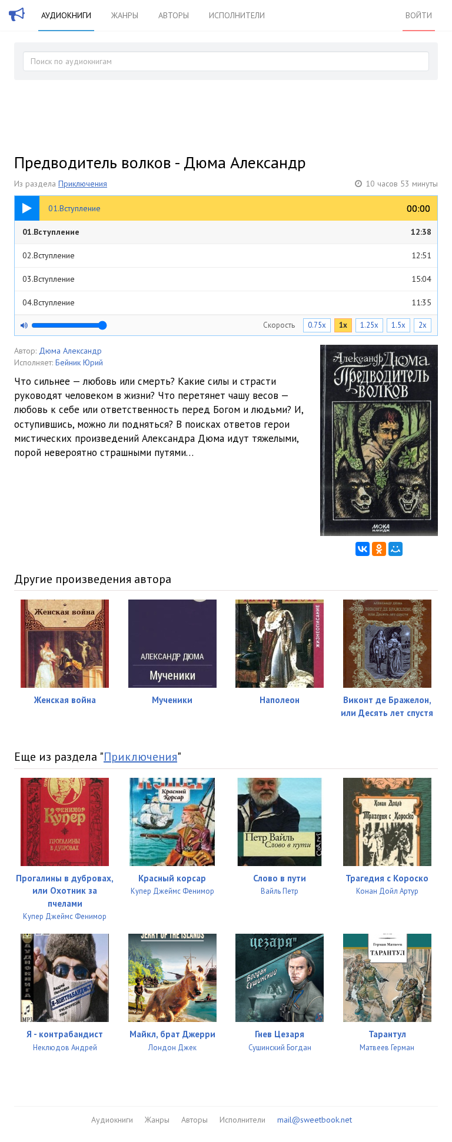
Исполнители (237, 15)
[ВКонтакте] (362, 549)
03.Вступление (226, 279)
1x (343, 325)
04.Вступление (226, 302)
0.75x (317, 325)
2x (422, 325)
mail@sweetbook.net (314, 1119)
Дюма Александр (70, 350)
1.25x (369, 325)
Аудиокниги (66, 15)
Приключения (82, 183)
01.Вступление (226, 232)
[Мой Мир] (395, 549)
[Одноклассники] (379, 549)
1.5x (398, 325)
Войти (419, 15)
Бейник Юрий (79, 362)
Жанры (124, 15)
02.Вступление (226, 255)
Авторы (173, 15)
